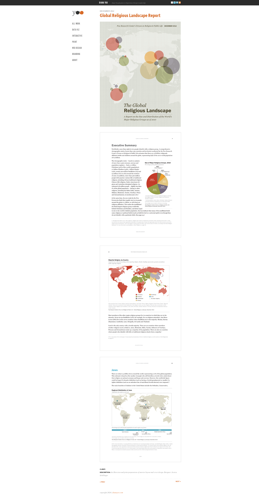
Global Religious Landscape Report (130, 15)
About (74, 60)
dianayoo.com (118, 492)
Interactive (77, 35)
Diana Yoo (103, 2)
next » (178, 481)
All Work (76, 23)
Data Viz (75, 29)
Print (74, 41)
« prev (102, 482)
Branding (76, 54)
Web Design (77, 47)
